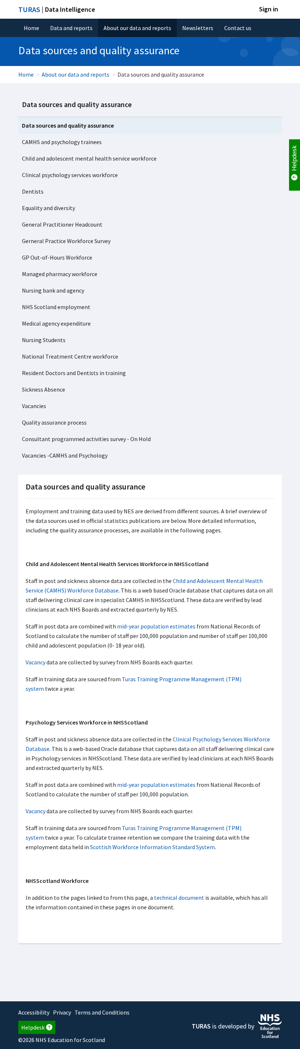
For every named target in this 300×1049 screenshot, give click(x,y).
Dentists (33, 191)
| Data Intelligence (56, 9)
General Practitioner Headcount (62, 224)
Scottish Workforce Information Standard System (152, 847)
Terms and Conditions (102, 1012)
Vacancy (36, 662)
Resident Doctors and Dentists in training (74, 373)
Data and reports (71, 28)
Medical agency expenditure (56, 323)
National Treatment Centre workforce (70, 356)
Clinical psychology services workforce (70, 175)
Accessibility (33, 1012)
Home (31, 28)
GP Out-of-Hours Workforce (57, 257)
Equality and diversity (48, 208)
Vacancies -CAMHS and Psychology (65, 455)
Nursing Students (43, 340)
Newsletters (197, 28)
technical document (179, 897)
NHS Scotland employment (56, 307)
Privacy (62, 1012)
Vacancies (34, 406)
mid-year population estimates (156, 626)
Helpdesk (33, 1027)
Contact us (237, 28)
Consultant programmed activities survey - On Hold (86, 439)
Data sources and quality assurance (77, 104)
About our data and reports (137, 28)
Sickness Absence (43, 389)
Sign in (268, 9)
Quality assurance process (54, 422)
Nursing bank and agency (53, 290)
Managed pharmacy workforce (59, 274)
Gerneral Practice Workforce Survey (66, 241)
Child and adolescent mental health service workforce (89, 158)
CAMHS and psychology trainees (62, 142)
